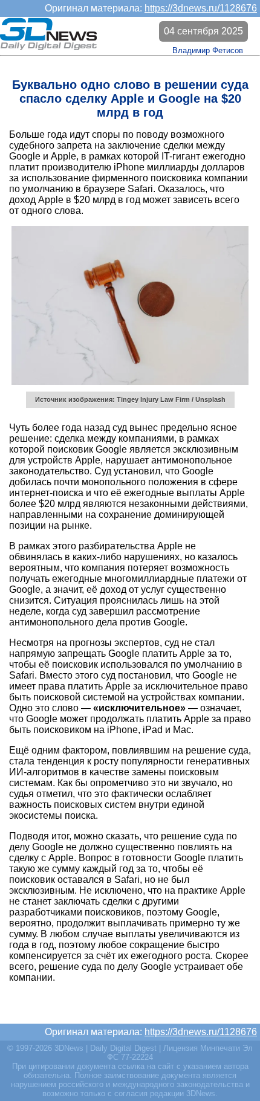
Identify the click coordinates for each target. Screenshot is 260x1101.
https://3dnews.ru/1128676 (201, 8)
